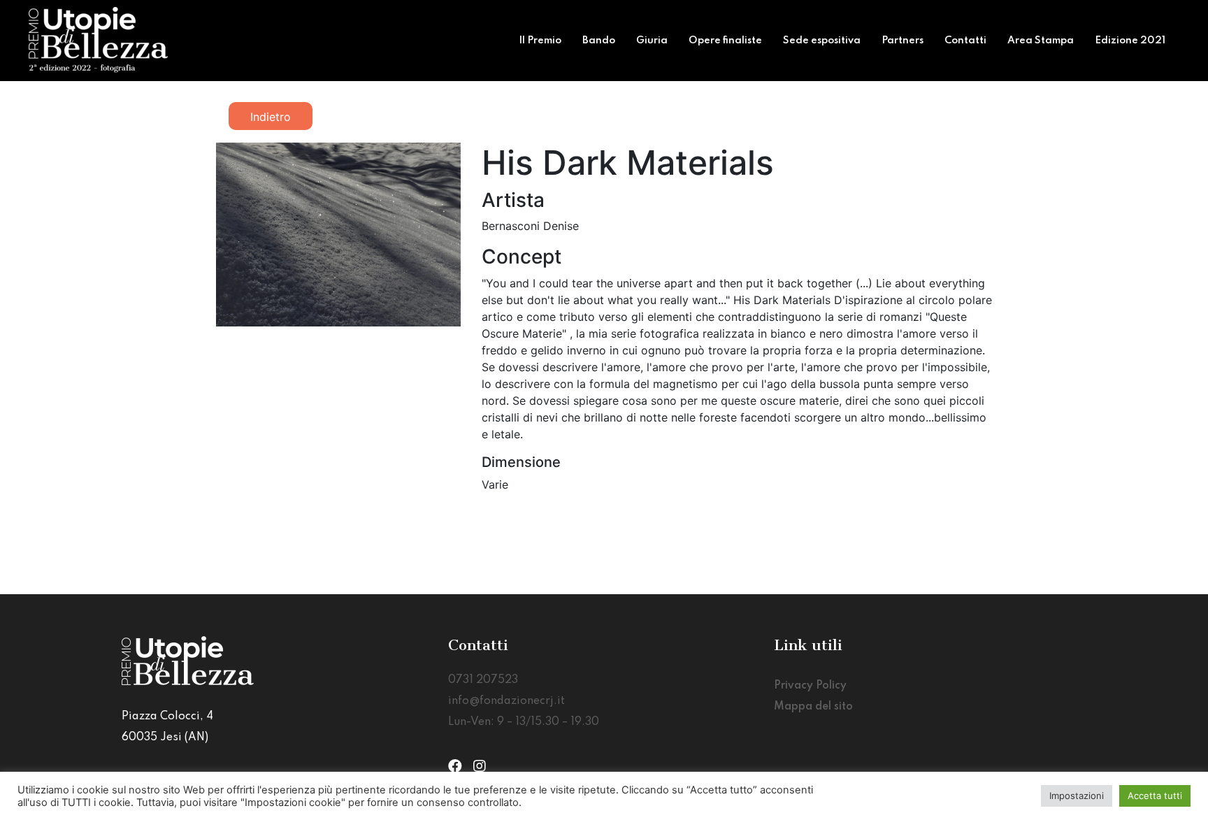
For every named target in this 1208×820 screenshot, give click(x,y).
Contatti (965, 40)
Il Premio (540, 40)
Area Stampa (1040, 40)
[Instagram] (480, 766)
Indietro (270, 117)
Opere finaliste (725, 40)
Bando (598, 40)
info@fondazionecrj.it (506, 701)
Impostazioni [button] (1076, 795)
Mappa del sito (813, 706)
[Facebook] (455, 766)
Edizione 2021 (1130, 40)
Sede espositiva (822, 40)
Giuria (652, 40)
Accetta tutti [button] (1155, 795)
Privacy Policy (810, 685)
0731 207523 (483, 680)
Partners (902, 40)
